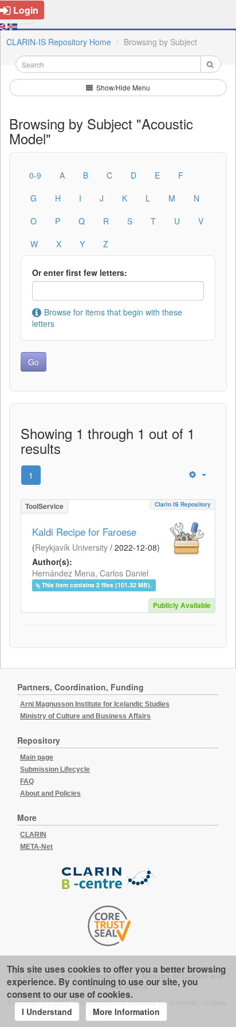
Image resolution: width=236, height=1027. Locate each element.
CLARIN (33, 835)
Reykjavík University (71, 547)
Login (25, 10)
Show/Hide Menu (122, 87)
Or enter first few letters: (79, 272)
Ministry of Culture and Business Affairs (85, 716)
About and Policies (50, 793)
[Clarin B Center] (109, 879)
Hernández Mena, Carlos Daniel (90, 573)
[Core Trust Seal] (109, 925)
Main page (36, 757)
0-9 (35, 175)
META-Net (36, 847)
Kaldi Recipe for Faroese (84, 532)
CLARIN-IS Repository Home (58, 42)
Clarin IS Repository (183, 504)
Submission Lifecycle (55, 769)
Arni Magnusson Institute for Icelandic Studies (95, 704)
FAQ (27, 781)
